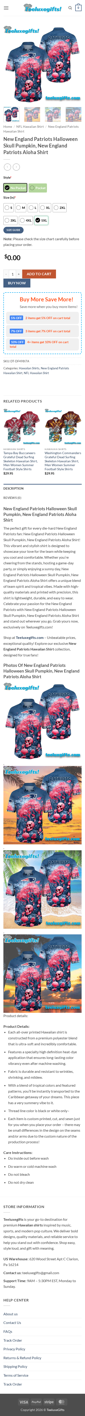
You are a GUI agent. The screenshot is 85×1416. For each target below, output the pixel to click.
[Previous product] (16, 166)
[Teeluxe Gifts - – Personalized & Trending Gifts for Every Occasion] (42, 8)
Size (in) (9, 197)
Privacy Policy (14, 1349)
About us (10, 1314)
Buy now (17, 283)
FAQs (7, 1331)
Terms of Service (15, 1375)
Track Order (12, 1340)
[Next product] (7, 166)
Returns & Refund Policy (22, 1358)
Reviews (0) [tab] (12, 498)
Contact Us (12, 1322)
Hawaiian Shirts (29, 368)
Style (7, 177)
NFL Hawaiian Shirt (30, 126)
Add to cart (39, 274)
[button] (6, 7)
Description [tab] (13, 488)
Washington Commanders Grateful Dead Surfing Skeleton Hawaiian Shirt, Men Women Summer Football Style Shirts (63, 461)
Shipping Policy (15, 1366)
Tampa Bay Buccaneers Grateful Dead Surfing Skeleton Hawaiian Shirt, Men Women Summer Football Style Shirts (20, 461)
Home (7, 126)
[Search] (70, 8)
